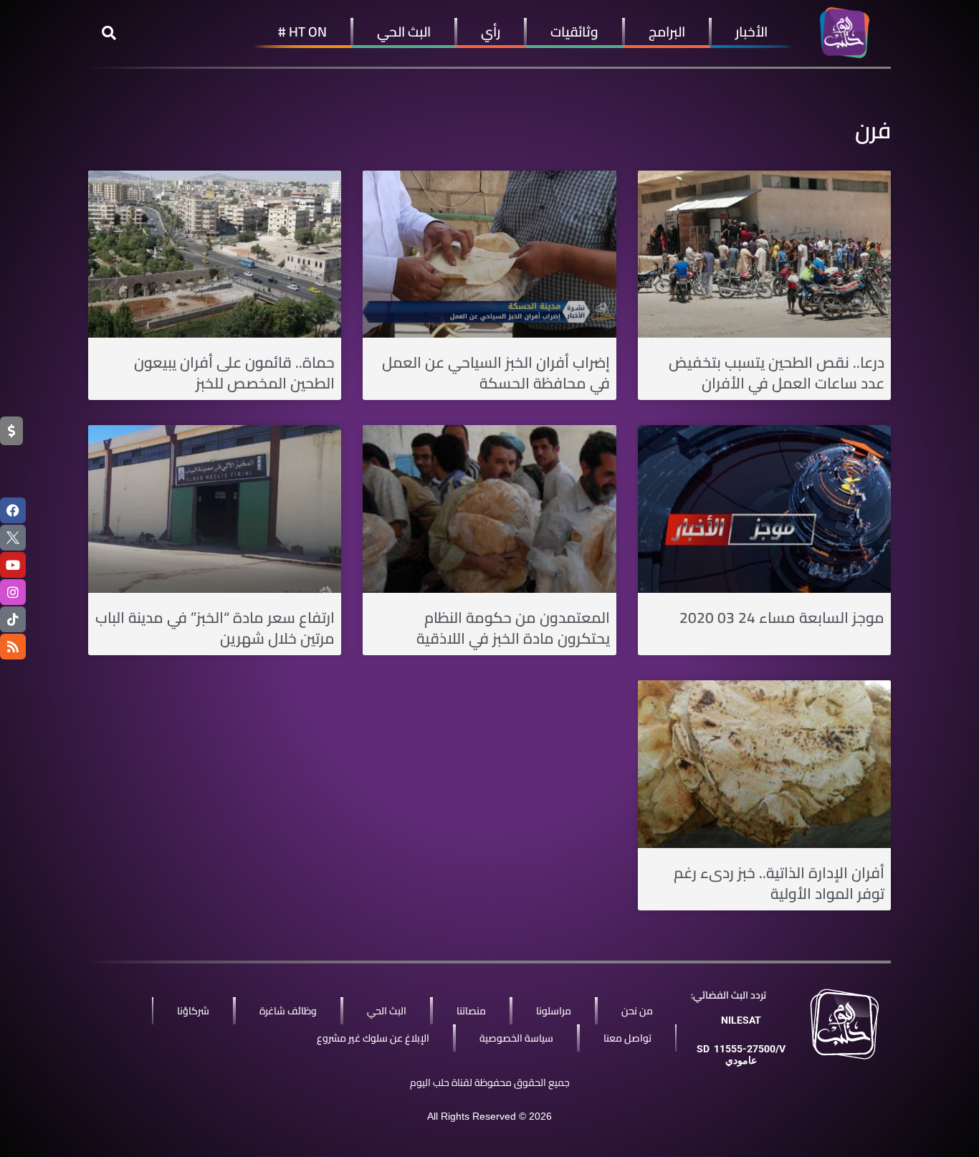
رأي (490, 31)
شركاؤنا (193, 1010)
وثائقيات (574, 31)
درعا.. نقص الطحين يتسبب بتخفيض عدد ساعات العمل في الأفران (776, 372)
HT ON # (302, 31)
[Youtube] (13, 565)
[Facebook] (13, 510)
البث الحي (404, 31)
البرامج (667, 31)
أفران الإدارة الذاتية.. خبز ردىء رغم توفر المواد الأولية (779, 883)
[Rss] (13, 647)
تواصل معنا (627, 1038)
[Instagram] (13, 592)
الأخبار (751, 31)
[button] (109, 33)
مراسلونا (553, 1010)
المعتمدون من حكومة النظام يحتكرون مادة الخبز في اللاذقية (513, 628)
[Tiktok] (13, 619)
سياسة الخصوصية (516, 1038)
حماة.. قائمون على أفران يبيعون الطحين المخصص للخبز (234, 372)
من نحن (637, 1010)
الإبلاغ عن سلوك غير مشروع (373, 1038)
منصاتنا (471, 1010)
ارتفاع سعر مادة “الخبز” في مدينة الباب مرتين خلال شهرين (215, 628)
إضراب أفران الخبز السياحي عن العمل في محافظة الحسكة (496, 372)
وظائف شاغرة (288, 1010)
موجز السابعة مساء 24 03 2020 (781, 618)
